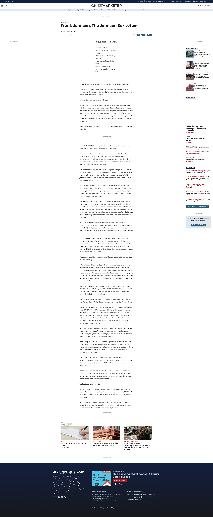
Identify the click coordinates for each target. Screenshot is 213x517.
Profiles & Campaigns (200, 72)
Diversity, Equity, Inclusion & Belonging (104, 500)
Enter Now (189, 142)
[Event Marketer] (180, 1)
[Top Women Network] (161, 1)
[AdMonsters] (203, 1)
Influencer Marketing (200, 61)
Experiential (80, 10)
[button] (2, 5)
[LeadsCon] (195, 1)
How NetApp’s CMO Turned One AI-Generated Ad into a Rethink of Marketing (201, 87)
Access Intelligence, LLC (102, 508)
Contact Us (118, 494)
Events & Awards (133, 10)
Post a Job (190, 206)
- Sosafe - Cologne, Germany (198, 171)
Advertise (200, 5)
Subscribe (208, 5)
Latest (62, 441)
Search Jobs (203, 206)
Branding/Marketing (130, 441)
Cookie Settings (97, 496)
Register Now (190, 133)
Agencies (64, 22)
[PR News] (172, 1)
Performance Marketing (119, 10)
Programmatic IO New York (197, 148)
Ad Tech (63, 10)
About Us (110, 494)
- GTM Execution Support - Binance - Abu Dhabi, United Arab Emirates (197, 178)
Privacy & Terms (108, 496)
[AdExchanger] (147, 1)
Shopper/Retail (91, 10)
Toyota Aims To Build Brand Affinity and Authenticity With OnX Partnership (201, 77)
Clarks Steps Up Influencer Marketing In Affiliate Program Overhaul (202, 55)
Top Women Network (146, 10)
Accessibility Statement (99, 498)
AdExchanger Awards (195, 159)
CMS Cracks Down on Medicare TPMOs (74, 444)
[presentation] (190, 54)
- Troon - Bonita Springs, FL (198, 200)
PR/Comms (71, 10)
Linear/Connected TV (104, 10)
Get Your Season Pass (192, 153)
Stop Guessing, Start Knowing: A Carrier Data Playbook (196, 129)
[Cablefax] (209, 1)
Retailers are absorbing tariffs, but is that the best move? (105, 444)
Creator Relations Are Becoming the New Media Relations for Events (201, 66)
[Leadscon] (66, 447)
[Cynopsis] (188, 1)
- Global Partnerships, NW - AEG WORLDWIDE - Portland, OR (198, 193)
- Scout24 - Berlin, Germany (195, 185)
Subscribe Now (197, 225)
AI (194, 83)
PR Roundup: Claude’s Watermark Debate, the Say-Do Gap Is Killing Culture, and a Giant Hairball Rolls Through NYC (138, 446)
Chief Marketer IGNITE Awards (195, 139)
